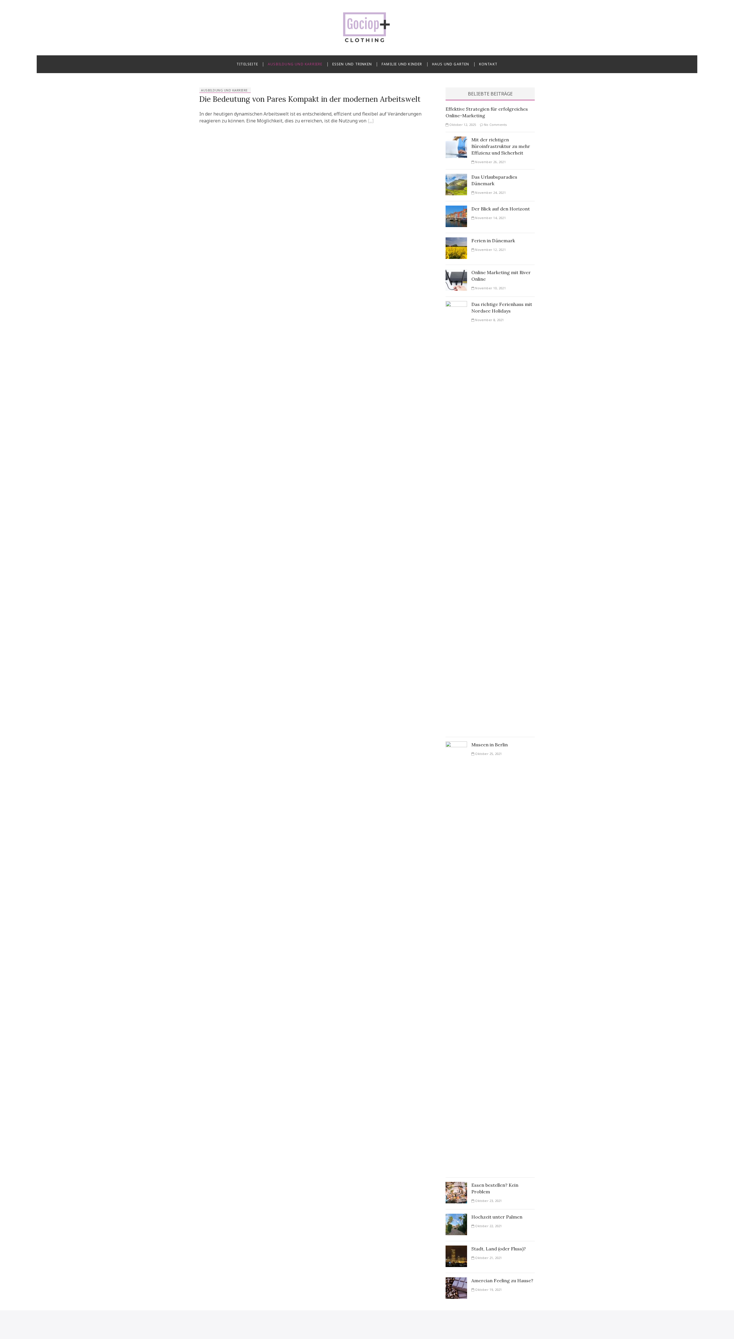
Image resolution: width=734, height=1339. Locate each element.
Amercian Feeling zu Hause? (502, 1280)
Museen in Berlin (489, 744)
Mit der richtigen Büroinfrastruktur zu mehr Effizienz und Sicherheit (500, 146)
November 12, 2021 (490, 249)
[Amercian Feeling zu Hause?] (456, 1281)
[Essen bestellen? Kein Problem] (456, 1185)
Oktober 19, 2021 (488, 1289)
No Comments (495, 124)
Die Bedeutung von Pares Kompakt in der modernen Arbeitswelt (310, 99)
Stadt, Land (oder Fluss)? (498, 1249)
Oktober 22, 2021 (488, 1226)
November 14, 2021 (490, 218)
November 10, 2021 (490, 288)
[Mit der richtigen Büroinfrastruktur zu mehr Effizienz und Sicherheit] (456, 140)
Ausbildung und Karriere (295, 64)
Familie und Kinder (402, 64)
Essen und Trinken (352, 64)
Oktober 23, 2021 (488, 1201)
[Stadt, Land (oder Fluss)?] (456, 1249)
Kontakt (488, 64)
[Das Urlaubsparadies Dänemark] (456, 177)
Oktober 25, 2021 (488, 754)
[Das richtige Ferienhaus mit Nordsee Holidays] (456, 304)
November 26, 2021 (490, 162)
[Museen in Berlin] (456, 745)
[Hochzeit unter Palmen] (456, 1217)
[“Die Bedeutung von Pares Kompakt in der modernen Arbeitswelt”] (371, 121)
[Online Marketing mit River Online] (456, 273)
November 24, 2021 (490, 192)
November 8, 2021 (489, 320)
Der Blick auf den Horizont (500, 209)
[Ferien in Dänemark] (456, 241)
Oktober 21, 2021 (488, 1258)
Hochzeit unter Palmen (496, 1217)
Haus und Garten (450, 64)
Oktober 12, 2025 (462, 124)
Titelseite (247, 64)
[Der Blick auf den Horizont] (456, 209)
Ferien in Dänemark (493, 240)
